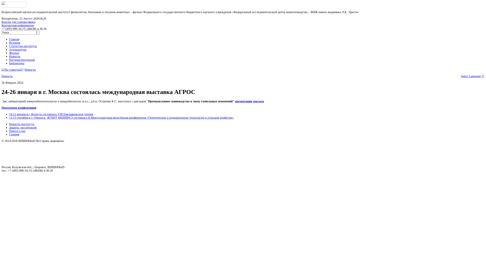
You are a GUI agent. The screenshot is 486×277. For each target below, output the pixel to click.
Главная (14, 39)
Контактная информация (18, 25)
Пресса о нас (17, 131)
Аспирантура (17, 49)
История (14, 42)
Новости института (21, 124)
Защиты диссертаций (23, 127)
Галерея (14, 134)
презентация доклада (249, 101)
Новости (14, 56)
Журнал (14, 53)
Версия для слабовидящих (19, 22)
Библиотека (16, 63)
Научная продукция (22, 59)
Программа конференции (19, 107)
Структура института (23, 46)
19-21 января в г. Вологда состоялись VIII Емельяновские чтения (51, 114)
